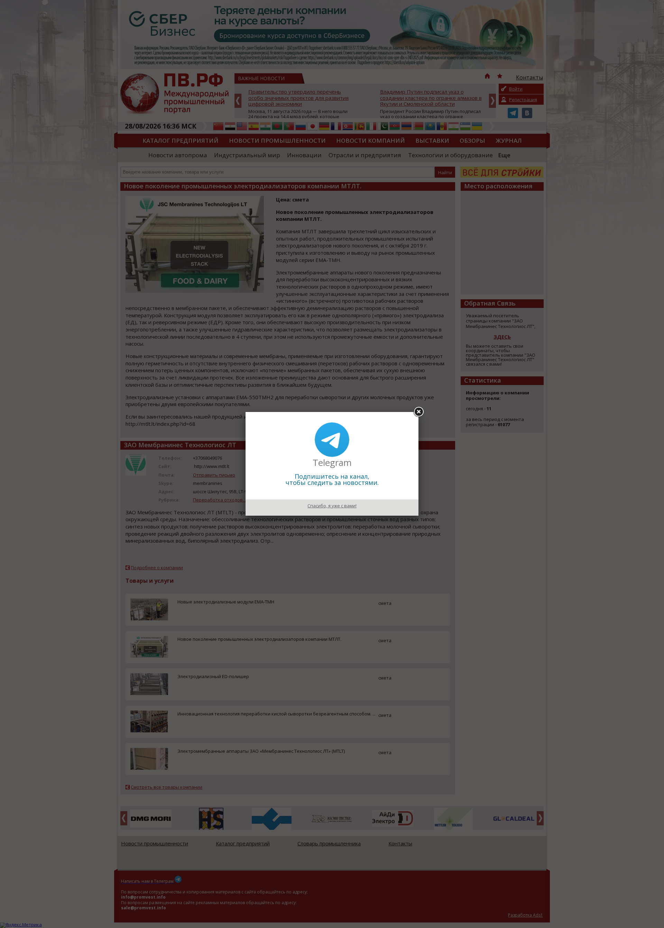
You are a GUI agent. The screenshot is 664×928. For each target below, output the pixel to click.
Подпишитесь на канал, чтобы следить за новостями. (332, 479)
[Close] (418, 412)
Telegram (332, 462)
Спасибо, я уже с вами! (332, 506)
